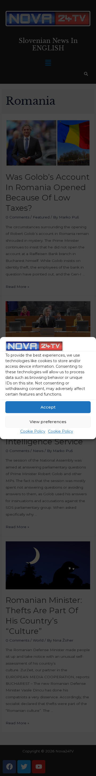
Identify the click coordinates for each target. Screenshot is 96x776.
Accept (48, 407)
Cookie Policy (32, 431)
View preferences (48, 421)
